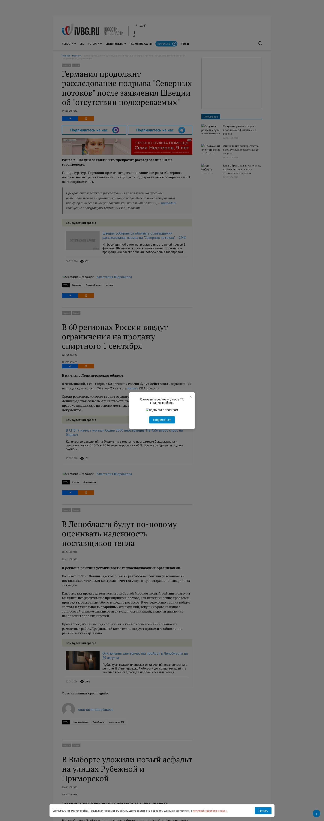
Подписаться (162, 419)
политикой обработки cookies (210, 810)
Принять (263, 810)
